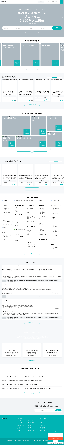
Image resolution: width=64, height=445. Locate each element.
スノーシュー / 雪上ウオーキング (56, 228)
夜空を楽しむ (5, 237)
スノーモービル (54, 214)
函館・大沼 (18, 423)
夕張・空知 (15, 149)
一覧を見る (32, 393)
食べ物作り (53, 248)
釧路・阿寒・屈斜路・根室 (43, 149)
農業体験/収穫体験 (42, 230)
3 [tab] (51, 77)
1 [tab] (62, 17)
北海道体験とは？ (9, 440)
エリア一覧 (40, 152)
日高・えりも (23, 149)
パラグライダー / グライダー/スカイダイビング (8, 236)
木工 (28, 233)
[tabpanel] (11, 54)
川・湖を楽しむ (42, 425)
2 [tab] (49, 77)
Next (44, 69)
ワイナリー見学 (42, 228)
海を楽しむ (42, 422)
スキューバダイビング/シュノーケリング (32, 218)
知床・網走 (55, 149)
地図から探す (24, 152)
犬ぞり (53, 218)
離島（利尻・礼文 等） (31, 430)
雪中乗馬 (53, 217)
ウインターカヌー (54, 226)
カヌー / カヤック (30, 208)
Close (48, 431)
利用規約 (19, 440)
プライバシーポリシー (26, 440)
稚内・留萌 (18, 430)
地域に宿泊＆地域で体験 (31, 246)
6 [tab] (37, 69)
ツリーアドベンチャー (6, 211)
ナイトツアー (17, 225)
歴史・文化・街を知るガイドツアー (8, 222)
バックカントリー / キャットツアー (56, 232)
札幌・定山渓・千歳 (20, 420)
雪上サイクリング (54, 235)
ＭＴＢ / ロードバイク (6, 208)
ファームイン (42, 226)
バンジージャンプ (5, 213)
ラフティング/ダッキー (30, 209)
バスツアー (16, 240)
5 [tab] (56, 77)
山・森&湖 (16, 211)
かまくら (53, 225)
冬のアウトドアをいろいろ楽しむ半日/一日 (57, 211)
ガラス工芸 (29, 229)
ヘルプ (15, 440)
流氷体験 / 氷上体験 (55, 215)
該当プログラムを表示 (55, 438)
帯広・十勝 (32, 149)
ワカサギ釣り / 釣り (55, 213)
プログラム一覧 (51, 443)
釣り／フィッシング (30, 216)
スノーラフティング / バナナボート (56, 223)
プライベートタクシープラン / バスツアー (56, 209)
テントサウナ (54, 230)
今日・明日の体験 (59, 443)
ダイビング (53, 236)
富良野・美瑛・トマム (20, 425)
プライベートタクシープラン (19, 242)
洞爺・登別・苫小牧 (31, 422)
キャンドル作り (29, 230)
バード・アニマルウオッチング (44, 214)
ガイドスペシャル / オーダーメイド (20, 215)
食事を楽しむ (54, 249)
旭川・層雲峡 (6, 149)
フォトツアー (5, 215)
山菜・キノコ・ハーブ (6, 220)
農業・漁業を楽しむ (43, 428)
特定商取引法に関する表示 (36, 440)
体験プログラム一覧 (32, 104)
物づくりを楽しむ (43, 427)
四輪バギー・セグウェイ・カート (8, 218)
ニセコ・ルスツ (19, 422)
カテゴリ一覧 (32, 253)
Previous (19, 69)
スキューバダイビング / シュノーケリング (32, 214)
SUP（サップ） (42, 208)
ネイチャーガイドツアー (6, 212)
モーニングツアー (18, 226)
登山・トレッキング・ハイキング (8, 225)
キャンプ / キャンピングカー (7, 209)
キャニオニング (29, 211)
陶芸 (28, 234)
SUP (28, 212)
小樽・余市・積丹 (30, 420)
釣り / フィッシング (43, 216)
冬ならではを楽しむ (43, 430)
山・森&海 (16, 210)
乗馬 (3, 216)
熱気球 (4, 239)
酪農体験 (41, 232)
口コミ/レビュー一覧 (32, 322)
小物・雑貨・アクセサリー (31, 231)
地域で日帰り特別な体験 (31, 244)
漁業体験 (41, 229)
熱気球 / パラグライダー (55, 220)
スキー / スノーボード (55, 234)
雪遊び (53, 221)
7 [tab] (61, 77)
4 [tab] (53, 77)
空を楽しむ (42, 423)
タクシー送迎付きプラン (55, 247)
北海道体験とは (32, 360)
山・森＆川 (16, 212)
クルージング (42, 209)
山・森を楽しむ (42, 420)
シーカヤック (42, 211)
